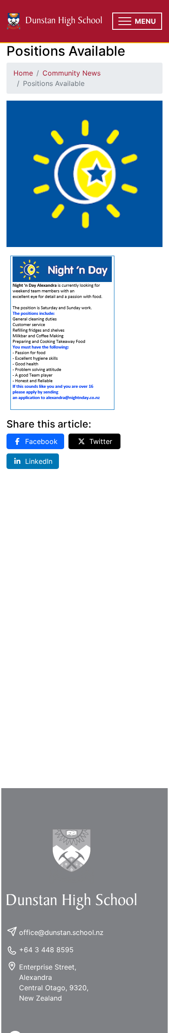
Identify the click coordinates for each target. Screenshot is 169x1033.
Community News (71, 73)
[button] (137, 21)
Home (23, 73)
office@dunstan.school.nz (61, 932)
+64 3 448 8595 (46, 949)
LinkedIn (38, 461)
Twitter (100, 441)
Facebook (41, 441)
